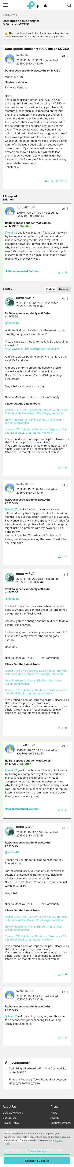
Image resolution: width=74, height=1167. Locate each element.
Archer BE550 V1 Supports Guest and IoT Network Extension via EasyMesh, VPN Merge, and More (36, 411)
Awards (54, 1117)
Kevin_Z (29, 297)
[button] (5, 5)
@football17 (12, 322)
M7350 (18, 76)
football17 (22, 55)
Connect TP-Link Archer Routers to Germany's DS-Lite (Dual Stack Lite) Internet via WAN (36, 431)
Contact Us (9, 1117)
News (53, 1112)
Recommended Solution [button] (23, 271)
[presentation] (9, 59)
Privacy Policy (11, 1122)
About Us (9, 1106)
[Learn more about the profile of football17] (10, 58)
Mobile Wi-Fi (11, 15)
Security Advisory (60, 1122)
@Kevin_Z (11, 232)
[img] (56, 180)
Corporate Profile (13, 1112)
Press (54, 1106)
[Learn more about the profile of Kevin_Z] (10, 301)
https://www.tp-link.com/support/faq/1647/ (32, 349)
